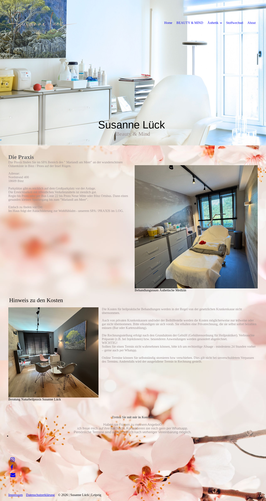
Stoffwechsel (234, 23)
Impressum (15, 495)
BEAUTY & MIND (189, 23)
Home (168, 23)
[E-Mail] (12, 475)
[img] (42, 22)
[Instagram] (12, 459)
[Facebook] (11, 467)
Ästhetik (212, 23)
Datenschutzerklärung (40, 495)
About (251, 23)
